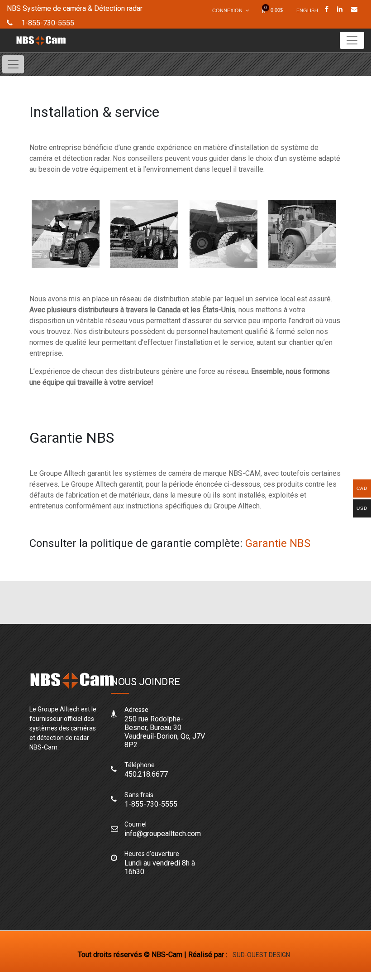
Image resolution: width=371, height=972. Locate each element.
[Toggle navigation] (352, 40)
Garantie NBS (277, 543)
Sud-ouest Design (261, 954)
